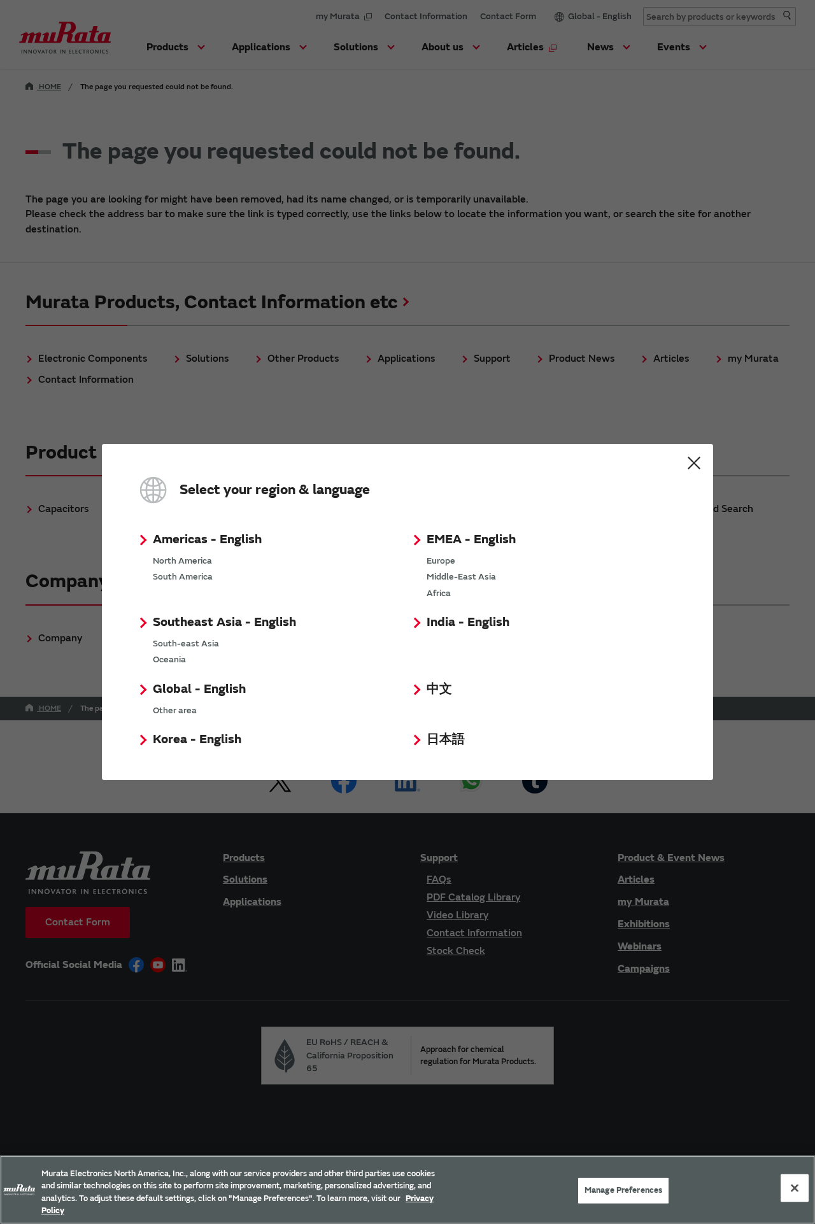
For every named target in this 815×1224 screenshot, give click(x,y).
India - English (468, 622)
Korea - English (197, 739)
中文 (439, 689)
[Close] (795, 1188)
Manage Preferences (623, 1190)
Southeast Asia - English (224, 622)
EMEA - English (471, 539)
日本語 (446, 739)
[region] (407, 1189)
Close (694, 463)
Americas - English (207, 539)
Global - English (199, 689)
